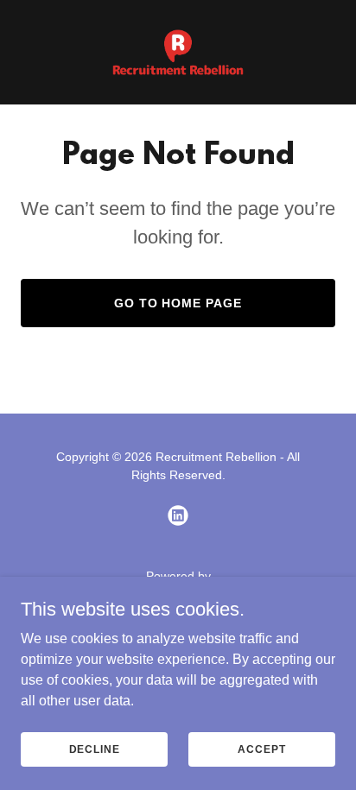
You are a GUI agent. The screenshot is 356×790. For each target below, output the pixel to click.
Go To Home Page (178, 303)
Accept (261, 749)
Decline (94, 749)
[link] (178, 52)
